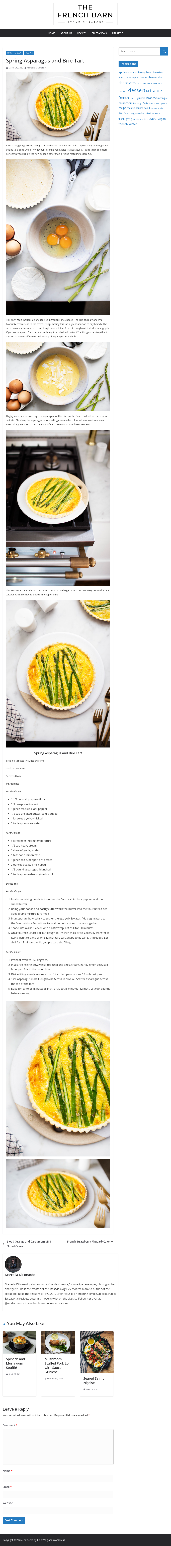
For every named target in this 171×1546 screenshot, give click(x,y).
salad (147, 108)
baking (141, 72)
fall (147, 91)
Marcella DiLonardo (36, 67)
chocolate (127, 82)
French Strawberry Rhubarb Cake (88, 1241)
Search (164, 51)
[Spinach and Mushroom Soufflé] (19, 1333)
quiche (163, 103)
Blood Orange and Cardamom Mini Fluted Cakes (29, 1244)
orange (138, 103)
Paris (145, 103)
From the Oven (14, 53)
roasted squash (135, 108)
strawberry (141, 113)
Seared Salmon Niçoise (95, 1380)
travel (152, 118)
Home (51, 33)
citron (151, 83)
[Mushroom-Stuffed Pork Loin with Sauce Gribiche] (58, 1333)
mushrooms (126, 103)
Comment (10, 1425)
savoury (153, 108)
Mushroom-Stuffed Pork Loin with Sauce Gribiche (58, 1365)
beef (149, 72)
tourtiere (144, 119)
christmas (141, 83)
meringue (162, 98)
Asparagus (132, 72)
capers (135, 77)
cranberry (123, 91)
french (124, 97)
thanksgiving (125, 118)
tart (149, 113)
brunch (122, 77)
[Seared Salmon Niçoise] (97, 1333)
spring (130, 113)
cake (128, 77)
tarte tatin (155, 113)
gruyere (141, 98)
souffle (160, 108)
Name (8, 1471)
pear (158, 103)
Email (7, 1487)
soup (122, 113)
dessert (136, 90)
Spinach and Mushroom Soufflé (15, 1363)
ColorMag (42, 1540)
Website (8, 1503)
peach (152, 103)
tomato (135, 119)
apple (122, 72)
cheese (143, 77)
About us (66, 33)
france (156, 90)
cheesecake (155, 77)
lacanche (151, 98)
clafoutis (158, 83)
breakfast (158, 72)
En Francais (99, 33)
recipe (122, 108)
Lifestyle (117, 33)
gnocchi (133, 98)
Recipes (82, 33)
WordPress (59, 1540)
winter (133, 124)
